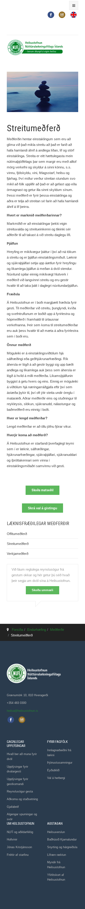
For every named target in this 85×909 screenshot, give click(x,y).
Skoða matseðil (42, 490)
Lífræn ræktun (56, 854)
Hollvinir (12, 839)
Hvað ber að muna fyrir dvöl (22, 756)
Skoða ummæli (42, 590)
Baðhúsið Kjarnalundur (62, 839)
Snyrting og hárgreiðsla (62, 847)
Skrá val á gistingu (42, 508)
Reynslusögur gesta (20, 791)
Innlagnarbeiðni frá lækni (59, 752)
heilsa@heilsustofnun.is (22, 710)
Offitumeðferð (17, 534)
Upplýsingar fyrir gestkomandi (17, 781)
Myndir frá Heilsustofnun (56, 865)
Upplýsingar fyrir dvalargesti (17, 769)
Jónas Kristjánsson (19, 847)
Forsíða (17, 629)
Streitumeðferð (18, 544)
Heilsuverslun (56, 832)
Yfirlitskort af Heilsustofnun (56, 877)
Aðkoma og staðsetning (22, 799)
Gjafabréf (13, 806)
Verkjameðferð (17, 554)
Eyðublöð (53, 770)
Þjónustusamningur (59, 762)
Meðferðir (57, 629)
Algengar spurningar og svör (22, 817)
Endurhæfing (36, 629)
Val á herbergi (56, 778)
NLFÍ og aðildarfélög (20, 832)
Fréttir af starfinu (18, 854)
